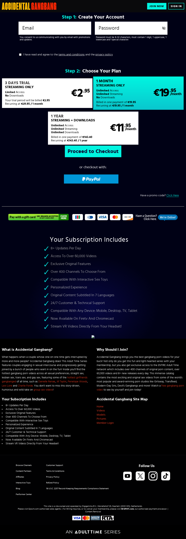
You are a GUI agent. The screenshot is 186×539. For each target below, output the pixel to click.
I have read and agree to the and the (68, 54)
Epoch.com (34, 509)
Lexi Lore (7, 385)
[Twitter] (140, 476)
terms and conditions (71, 54)
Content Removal (93, 511)
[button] (47, 93)
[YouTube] (127, 476)
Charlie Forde (25, 385)
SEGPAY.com (127, 509)
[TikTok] (165, 476)
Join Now (156, 6)
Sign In (176, 6)
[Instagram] (152, 476)
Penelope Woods (77, 381)
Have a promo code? (159, 195)
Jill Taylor (61, 381)
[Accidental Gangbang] (29, 6)
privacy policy (104, 54)
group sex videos (43, 389)
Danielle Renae (46, 381)
